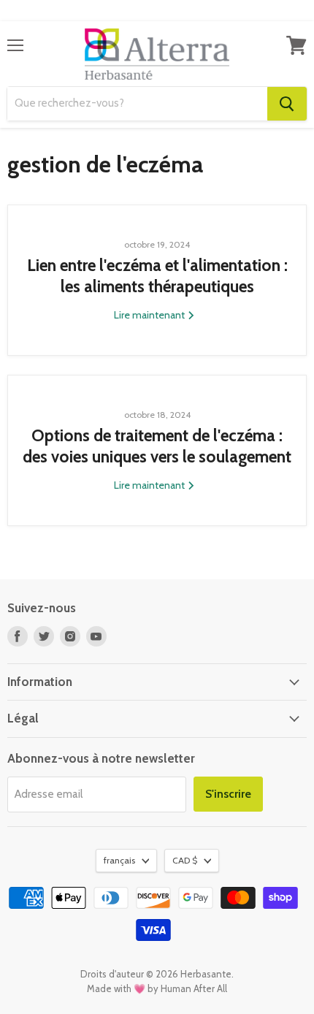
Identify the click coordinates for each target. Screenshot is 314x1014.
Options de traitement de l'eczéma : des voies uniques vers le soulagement (157, 446)
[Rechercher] (287, 104)
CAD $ (184, 860)
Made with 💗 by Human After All (157, 988)
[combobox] (137, 104)
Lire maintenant (150, 314)
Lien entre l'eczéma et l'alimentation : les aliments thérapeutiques (157, 276)
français (119, 860)
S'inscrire (228, 794)
